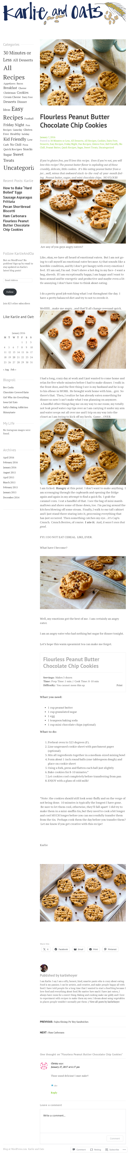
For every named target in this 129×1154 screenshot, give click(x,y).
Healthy (15, 134)
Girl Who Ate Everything (16, 397)
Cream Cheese (12, 97)
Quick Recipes (69, 147)
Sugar (80, 147)
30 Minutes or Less (60, 140)
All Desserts (77, 140)
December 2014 (11, 497)
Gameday (17, 129)
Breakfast (10, 88)
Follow (9, 291)
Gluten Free (98, 144)
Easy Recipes (56, 144)
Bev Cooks (8, 387)
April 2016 (8, 457)
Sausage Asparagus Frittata (17, 199)
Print (120, 685)
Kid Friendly (112, 144)
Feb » (13, 369)
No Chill (15, 144)
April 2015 (8, 477)
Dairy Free (112, 140)
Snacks (27, 149)
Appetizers (9, 83)
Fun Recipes (84, 144)
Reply (54, 1092)
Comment (115, 1138)
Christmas (9, 93)
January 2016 (9, 467)
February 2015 (10, 487)
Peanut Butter (53, 147)
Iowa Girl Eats (10, 402)
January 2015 (9, 492)
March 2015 (9, 482)
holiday (25, 134)
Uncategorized (106, 147)
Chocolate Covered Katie (16, 392)
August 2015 (9, 472)
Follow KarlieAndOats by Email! (27, 253)
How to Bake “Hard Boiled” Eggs (17, 190)
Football (29, 118)
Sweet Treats (91, 147)
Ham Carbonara (14, 216)
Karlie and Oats (36, 1149)
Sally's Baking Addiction (15, 407)
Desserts (44, 144)
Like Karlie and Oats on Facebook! (29, 316)
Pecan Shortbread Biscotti (16, 208)
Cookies (102, 140)
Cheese (22, 88)
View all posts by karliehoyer (105, 1001)
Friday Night (70, 144)
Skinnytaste (9, 412)
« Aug (6, 369)
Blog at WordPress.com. (15, 1149)
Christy (54, 1063)
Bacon (20, 83)
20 (14, 357)
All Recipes (90, 140)
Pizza (25, 144)
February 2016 (10, 462)
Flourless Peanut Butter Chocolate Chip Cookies (74, 120)
